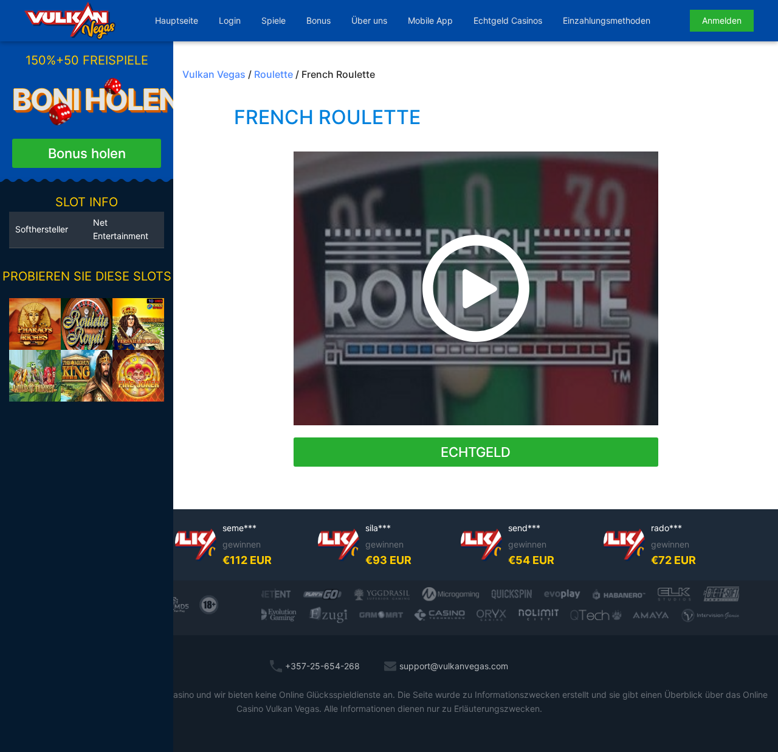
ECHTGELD (476, 452)
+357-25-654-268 (322, 666)
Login (230, 20)
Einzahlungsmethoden (606, 20)
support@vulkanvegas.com (453, 666)
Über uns (369, 20)
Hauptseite (176, 20)
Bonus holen (87, 153)
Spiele (273, 20)
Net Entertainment (120, 229)
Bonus (318, 20)
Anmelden (722, 20)
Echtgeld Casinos (507, 20)
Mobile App (430, 20)
